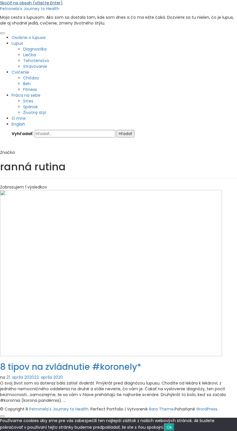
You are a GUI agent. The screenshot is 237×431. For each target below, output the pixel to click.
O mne (19, 118)
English (18, 124)
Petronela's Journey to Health (29, 9)
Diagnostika (35, 49)
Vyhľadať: (23, 134)
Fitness (30, 89)
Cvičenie (20, 72)
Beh (27, 84)
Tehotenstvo (36, 61)
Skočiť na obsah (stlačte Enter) (31, 3)
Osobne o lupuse (29, 37)
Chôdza (31, 78)
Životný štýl (34, 112)
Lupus (17, 43)
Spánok (30, 107)
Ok (169, 427)
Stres (28, 101)
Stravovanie (35, 66)
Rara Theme (161, 409)
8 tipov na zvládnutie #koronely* (70, 367)
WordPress (206, 409)
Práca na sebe (26, 95)
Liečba (29, 55)
